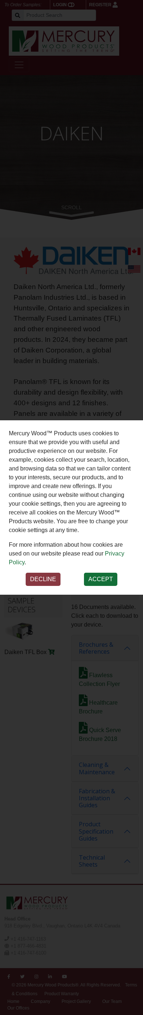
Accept (100, 579)
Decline (43, 579)
